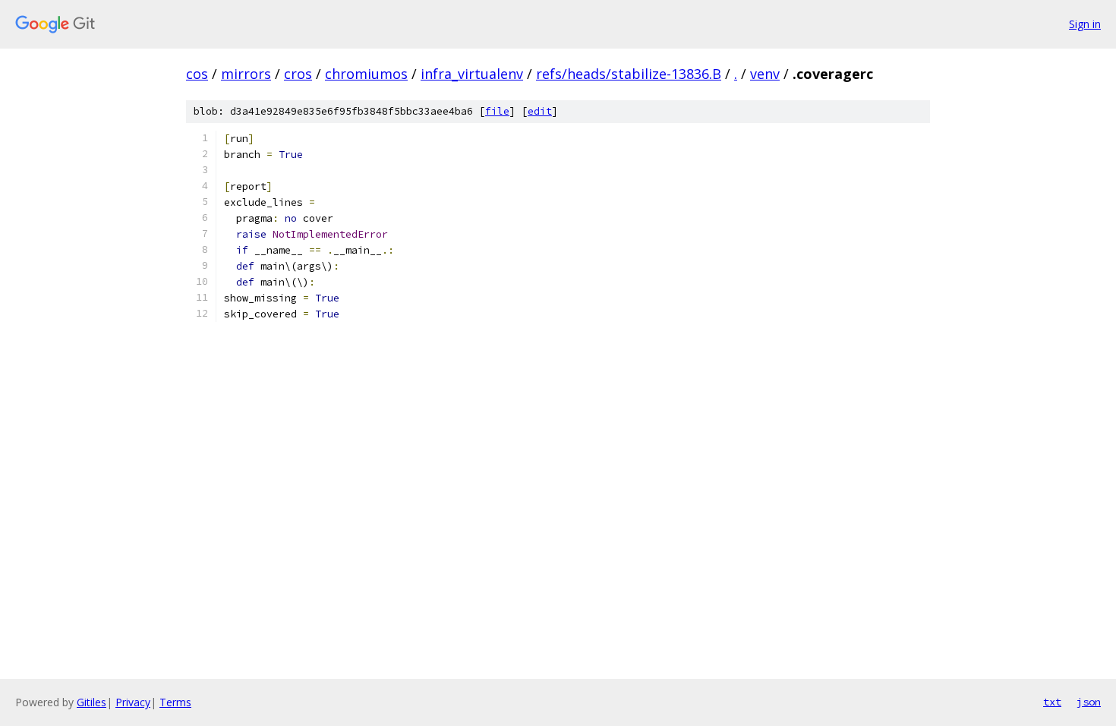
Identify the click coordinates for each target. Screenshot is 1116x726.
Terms (175, 702)
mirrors (246, 74)
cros (298, 74)
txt (1052, 702)
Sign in (1085, 24)
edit (540, 111)
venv (765, 74)
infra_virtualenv (472, 74)
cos (197, 74)
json (1089, 702)
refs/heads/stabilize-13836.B (628, 74)
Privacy (132, 702)
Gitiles (91, 702)
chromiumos (366, 74)
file (497, 111)
